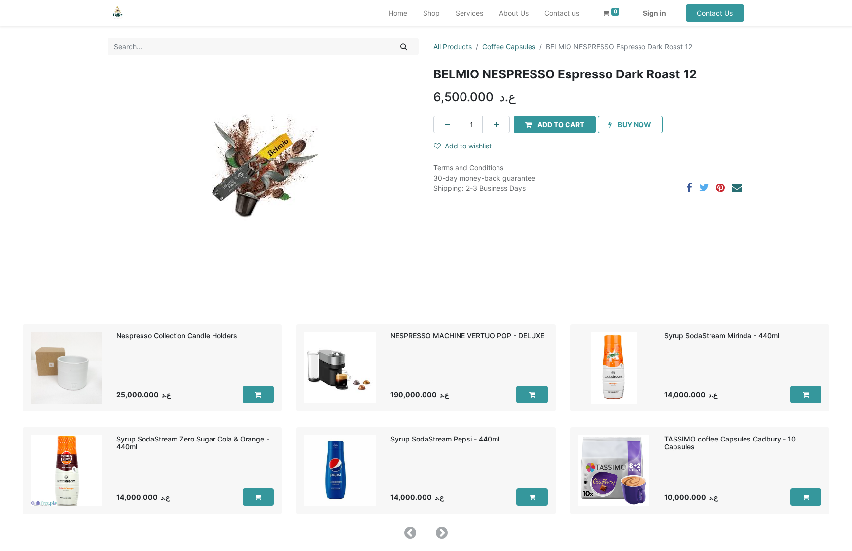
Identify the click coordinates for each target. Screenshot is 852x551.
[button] (554, 124)
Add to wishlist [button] (468, 146)
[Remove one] (447, 124)
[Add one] (496, 124)
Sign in (654, 13)
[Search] (404, 46)
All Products (452, 46)
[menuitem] (398, 13)
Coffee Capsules (508, 46)
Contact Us (715, 13)
